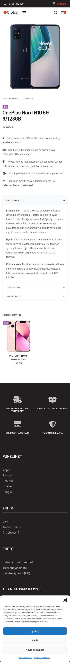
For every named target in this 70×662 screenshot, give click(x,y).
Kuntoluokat (12, 200)
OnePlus (29, 98)
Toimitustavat (13, 287)
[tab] (35, 200)
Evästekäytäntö (25, 657)
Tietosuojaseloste (42, 657)
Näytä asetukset (35, 649)
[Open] (24, 12)
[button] (65, 599)
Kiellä (35, 640)
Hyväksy (35, 631)
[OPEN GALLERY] (35, 56)
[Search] (55, 12)
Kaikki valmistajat (12, 98)
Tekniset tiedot (13, 296)
